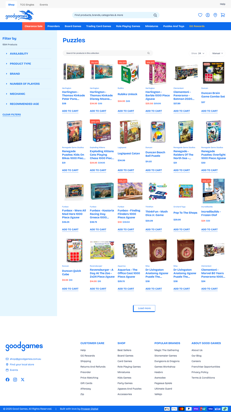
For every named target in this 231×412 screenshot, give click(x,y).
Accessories (125, 394)
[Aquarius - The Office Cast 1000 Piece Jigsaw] (130, 250)
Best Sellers (124, 350)
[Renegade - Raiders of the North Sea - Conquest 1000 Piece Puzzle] (185, 131)
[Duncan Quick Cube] (74, 250)
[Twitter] (23, 380)
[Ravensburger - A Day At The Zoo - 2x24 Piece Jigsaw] (102, 250)
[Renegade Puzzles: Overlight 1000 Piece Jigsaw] (213, 131)
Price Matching (89, 377)
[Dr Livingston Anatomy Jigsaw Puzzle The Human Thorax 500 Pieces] (158, 250)
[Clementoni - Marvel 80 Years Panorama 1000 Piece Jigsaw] (213, 250)
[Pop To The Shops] (185, 191)
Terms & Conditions (203, 377)
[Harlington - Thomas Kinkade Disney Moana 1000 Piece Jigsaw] (102, 72)
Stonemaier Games (165, 355)
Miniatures (124, 372)
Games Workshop (164, 366)
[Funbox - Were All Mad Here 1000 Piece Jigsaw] (74, 191)
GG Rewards (87, 355)
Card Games (125, 361)
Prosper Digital (89, 408)
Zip (82, 394)
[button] (222, 15)
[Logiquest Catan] (130, 131)
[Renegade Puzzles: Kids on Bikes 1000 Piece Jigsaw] (74, 131)
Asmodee (160, 377)
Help (222, 4)
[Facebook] (7, 380)
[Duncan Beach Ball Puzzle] (158, 131)
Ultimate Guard (163, 388)
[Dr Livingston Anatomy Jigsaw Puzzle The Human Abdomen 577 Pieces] (185, 250)
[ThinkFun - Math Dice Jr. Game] (158, 191)
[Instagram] (15, 380)
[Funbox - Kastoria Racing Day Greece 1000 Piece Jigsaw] (102, 191)
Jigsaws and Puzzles (129, 388)
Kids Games (124, 377)
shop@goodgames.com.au (25, 358)
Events (14, 369)
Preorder (85, 372)
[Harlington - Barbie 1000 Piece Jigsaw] (158, 72)
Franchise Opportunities (206, 366)
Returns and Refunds (92, 366)
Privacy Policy (200, 372)
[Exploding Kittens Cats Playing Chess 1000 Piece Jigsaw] (102, 131)
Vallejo (158, 394)
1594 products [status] (10, 44)
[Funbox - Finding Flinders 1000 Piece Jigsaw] (130, 191)
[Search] (155, 15)
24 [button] (196, 53)
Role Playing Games (129, 366)
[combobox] (116, 15)
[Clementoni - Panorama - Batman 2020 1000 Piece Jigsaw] (185, 72)
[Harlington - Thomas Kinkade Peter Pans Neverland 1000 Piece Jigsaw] (74, 72)
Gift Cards (86, 383)
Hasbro (158, 372)
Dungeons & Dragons (166, 361)
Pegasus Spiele (163, 383)
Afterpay (85, 388)
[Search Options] (149, 53)
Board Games (125, 355)
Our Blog (196, 355)
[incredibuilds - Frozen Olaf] (213, 191)
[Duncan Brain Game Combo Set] (213, 72)
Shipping (85, 361)
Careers (196, 361)
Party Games (125, 383)
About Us (197, 350)
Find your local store (22, 364)
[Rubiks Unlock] (130, 72)
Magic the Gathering (166, 350)
